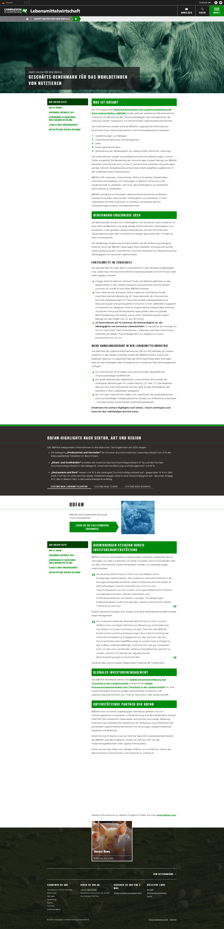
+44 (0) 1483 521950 (88, 890)
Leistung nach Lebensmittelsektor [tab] (69, 486)
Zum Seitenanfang (163, 874)
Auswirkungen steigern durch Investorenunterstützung (62, 118)
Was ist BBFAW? (55, 107)
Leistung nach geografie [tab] (138, 486)
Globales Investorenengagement (63, 124)
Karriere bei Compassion (157, 893)
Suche (149, 896)
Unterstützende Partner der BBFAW (64, 129)
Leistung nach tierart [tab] (106, 486)
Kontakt (150, 890)
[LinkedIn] (215, 2)
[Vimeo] (220, 2)
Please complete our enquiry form (128, 893)
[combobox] (6, 2)
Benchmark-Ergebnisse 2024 (61, 112)
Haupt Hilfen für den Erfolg (52, 19)
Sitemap (173, 920)
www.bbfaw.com (166, 815)
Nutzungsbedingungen (158, 920)
